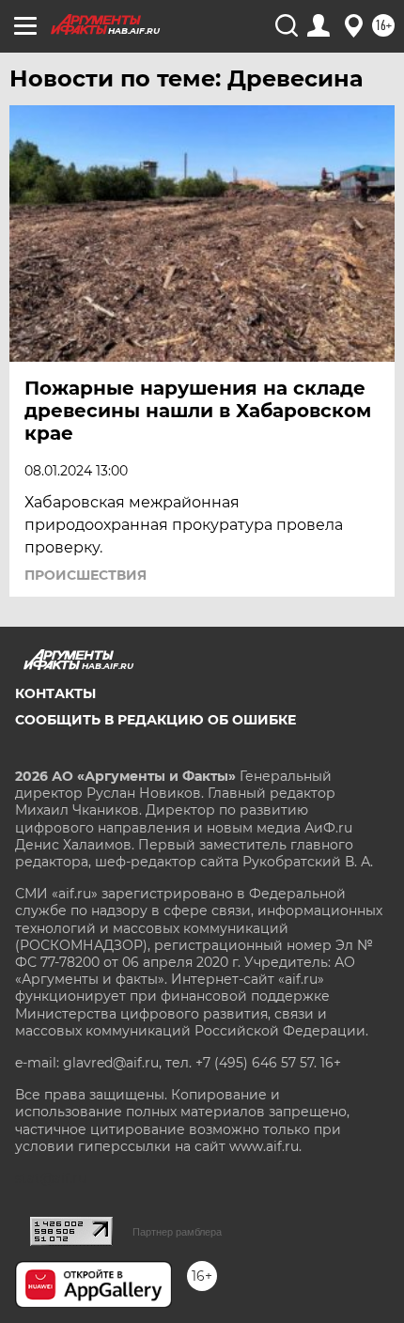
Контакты (55, 693)
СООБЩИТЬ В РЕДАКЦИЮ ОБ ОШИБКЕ (155, 719)
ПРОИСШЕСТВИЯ (85, 575)
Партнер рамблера (177, 1231)
